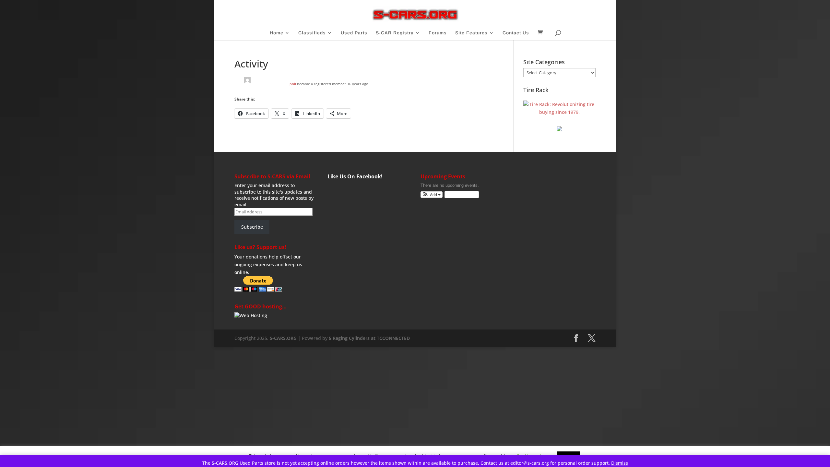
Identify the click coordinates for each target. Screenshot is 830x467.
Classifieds (312, 32)
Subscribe (252, 227)
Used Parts (354, 32)
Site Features (471, 32)
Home (276, 32)
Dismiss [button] (619, 463)
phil (293, 83)
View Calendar (460, 194)
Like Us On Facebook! (355, 176)
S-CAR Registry (395, 32)
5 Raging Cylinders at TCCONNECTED (369, 338)
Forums (438, 32)
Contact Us (516, 32)
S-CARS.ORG (283, 338)
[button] (432, 195)
